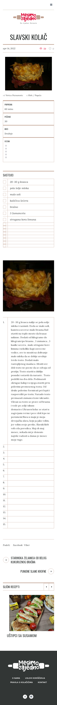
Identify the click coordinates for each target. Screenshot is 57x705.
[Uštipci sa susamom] (28, 613)
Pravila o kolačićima (21, 682)
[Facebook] (25, 697)
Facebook (18, 545)
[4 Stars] (6, 148)
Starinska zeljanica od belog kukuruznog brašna (28, 560)
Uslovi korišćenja (35, 678)
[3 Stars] (6, 151)
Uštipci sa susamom (18, 635)
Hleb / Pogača (34, 95)
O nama (16, 678)
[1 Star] (6, 157)
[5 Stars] (6, 145)
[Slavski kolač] (28, 73)
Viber (27, 545)
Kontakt (42, 682)
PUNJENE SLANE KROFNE (33, 571)
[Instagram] (31, 697)
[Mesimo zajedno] (28, 18)
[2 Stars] (6, 154)
